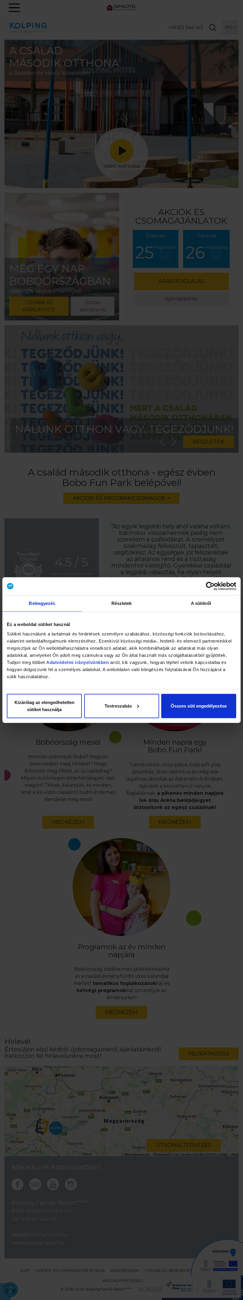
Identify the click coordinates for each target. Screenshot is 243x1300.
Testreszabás (118, 705)
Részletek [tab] (121, 603)
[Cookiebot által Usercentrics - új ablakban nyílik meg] (210, 586)
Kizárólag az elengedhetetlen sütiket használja (44, 706)
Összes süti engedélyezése (199, 705)
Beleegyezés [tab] (42, 603)
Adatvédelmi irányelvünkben (77, 662)
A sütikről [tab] (201, 603)
